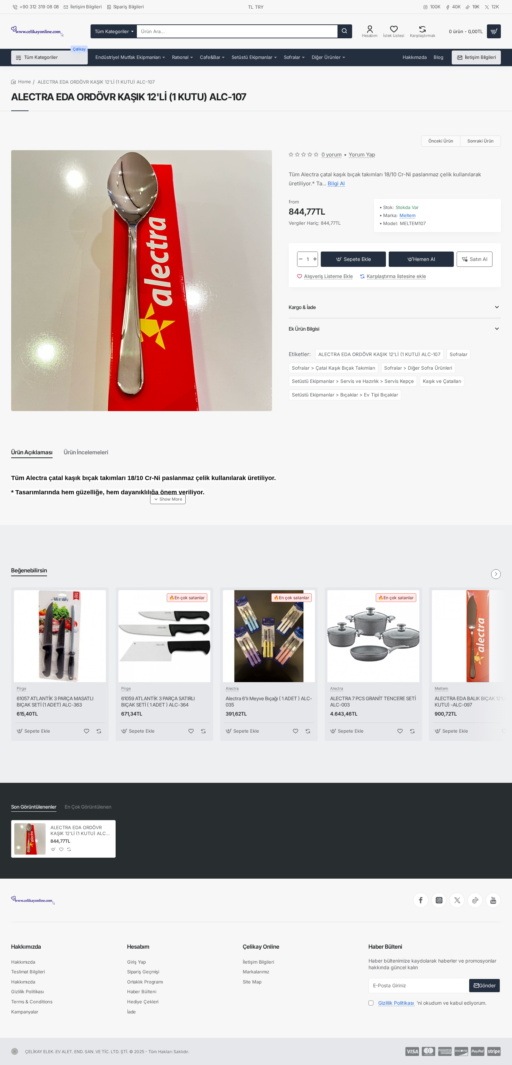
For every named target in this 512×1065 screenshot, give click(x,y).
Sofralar (458, 354)
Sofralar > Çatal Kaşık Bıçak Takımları (333, 368)
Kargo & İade (302, 307)
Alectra (232, 688)
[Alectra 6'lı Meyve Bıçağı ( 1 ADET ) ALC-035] (269, 636)
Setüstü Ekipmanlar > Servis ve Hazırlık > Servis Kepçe (353, 381)
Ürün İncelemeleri (86, 452)
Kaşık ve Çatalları (442, 381)
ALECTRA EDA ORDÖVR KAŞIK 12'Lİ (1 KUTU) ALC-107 (379, 354)
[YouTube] (493, 900)
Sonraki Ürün (480, 141)
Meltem (407, 215)
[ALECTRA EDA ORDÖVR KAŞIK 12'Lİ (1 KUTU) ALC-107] (30, 839)
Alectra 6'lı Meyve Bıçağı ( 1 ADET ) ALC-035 (269, 701)
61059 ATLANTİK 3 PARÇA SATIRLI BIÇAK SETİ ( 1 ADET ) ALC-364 (158, 701)
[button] (353, 259)
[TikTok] (475, 900)
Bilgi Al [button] (336, 183)
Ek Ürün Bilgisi (304, 329)
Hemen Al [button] (424, 259)
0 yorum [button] (331, 154)
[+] (315, 259)
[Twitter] (457, 900)
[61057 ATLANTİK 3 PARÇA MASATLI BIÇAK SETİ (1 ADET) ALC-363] (60, 636)
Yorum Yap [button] (362, 154)
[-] (300, 259)
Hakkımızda (26, 946)
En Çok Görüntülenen (88, 807)
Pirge (21, 688)
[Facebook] (420, 900)
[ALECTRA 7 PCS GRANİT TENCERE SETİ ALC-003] (373, 636)
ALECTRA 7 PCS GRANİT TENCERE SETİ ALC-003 (373, 701)
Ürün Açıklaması (32, 452)
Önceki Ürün (440, 141)
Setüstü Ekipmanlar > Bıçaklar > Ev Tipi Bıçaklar (345, 395)
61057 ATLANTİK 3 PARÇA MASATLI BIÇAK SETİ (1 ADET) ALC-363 (55, 701)
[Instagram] (439, 900)
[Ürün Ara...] (344, 31)
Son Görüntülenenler (33, 807)
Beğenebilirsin (29, 570)
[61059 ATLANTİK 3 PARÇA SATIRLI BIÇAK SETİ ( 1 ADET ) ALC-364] (164, 636)
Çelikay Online (261, 946)
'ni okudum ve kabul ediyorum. (432, 1003)
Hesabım (138, 946)
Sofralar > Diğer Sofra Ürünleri (418, 368)
